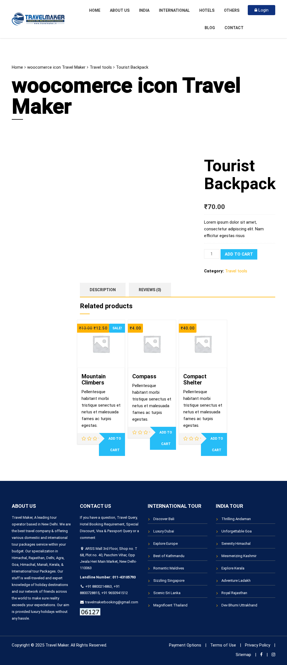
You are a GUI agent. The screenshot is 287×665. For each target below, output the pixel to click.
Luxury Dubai (163, 531)
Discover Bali (163, 519)
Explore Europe (165, 543)
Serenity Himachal (236, 543)
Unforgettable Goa (236, 531)
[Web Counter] (90, 612)
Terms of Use (223, 645)
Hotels (206, 10)
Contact (234, 28)
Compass (144, 376)
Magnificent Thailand (170, 605)
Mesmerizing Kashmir (238, 556)
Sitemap (243, 654)
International (174, 10)
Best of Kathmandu (168, 556)
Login (263, 10)
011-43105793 (124, 577)
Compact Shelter (195, 379)
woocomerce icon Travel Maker (56, 67)
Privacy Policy (257, 645)
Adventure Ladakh (236, 580)
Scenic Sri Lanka (166, 593)
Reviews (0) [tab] (150, 290)
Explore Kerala (232, 568)
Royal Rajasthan (234, 593)
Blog (210, 28)
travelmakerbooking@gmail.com (111, 602)
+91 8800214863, (99, 586)
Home (94, 10)
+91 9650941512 (114, 593)
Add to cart (239, 254)
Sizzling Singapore (168, 580)
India (144, 10)
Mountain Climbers (94, 379)
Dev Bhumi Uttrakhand (239, 605)
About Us (119, 10)
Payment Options (185, 645)
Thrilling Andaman (236, 519)
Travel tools (101, 67)
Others (231, 10)
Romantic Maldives (168, 568)
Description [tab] (103, 290)
